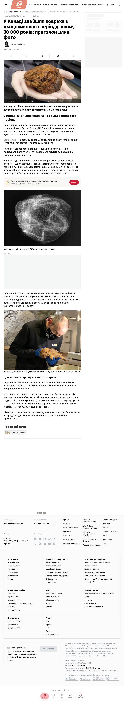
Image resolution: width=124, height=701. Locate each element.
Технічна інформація (110, 520)
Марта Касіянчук (18, 44)
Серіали (49, 607)
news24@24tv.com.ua (13, 523)
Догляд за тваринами (92, 5)
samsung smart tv (112, 679)
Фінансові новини (15, 600)
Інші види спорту (52, 634)
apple (85, 679)
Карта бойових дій (53, 566)
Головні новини (14, 563)
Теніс (48, 628)
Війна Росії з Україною (56, 559)
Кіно (48, 590)
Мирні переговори (53, 569)
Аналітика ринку (14, 621)
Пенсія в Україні (14, 610)
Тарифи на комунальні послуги (20, 603)
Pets (5, 12)
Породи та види (51, 5)
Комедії (49, 603)
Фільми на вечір (52, 600)
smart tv (98, 679)
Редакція (66, 524)
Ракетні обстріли (52, 563)
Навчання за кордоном (93, 607)
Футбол (49, 625)
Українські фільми (53, 597)
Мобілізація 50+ (90, 566)
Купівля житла (13, 625)
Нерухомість (13, 618)
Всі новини (13, 559)
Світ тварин (35, 5)
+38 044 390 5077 (41, 523)
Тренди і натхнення (15, 628)
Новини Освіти (91, 590)
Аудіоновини (13, 576)
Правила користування (71, 543)
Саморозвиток (90, 603)
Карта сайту (107, 539)
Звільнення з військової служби (97, 563)
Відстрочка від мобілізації (94, 576)
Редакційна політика (71, 528)
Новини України (14, 566)
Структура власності (110, 531)
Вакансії (106, 528)
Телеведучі (67, 535)
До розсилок (48, 649)
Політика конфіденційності (89, 520)
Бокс (48, 621)
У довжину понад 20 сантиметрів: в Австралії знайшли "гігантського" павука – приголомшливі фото (41, 141)
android (71, 679)
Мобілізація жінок (91, 569)
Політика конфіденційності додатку (89, 534)
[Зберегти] (73, 56)
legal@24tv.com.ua (93, 668)
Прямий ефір (13, 569)
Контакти (106, 524)
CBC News (17, 50)
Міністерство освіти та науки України (99, 593)
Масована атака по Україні (56, 576)
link (35, 539)
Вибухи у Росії (51, 579)
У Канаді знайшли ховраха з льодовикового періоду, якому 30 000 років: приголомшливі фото (52, 12)
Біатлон (49, 631)
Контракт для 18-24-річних (94, 572)
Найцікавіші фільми (54, 593)
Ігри (104, 543)
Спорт (48, 618)
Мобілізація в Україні (94, 559)
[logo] (19, 4)
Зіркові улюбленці (70, 5)
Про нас (66, 520)
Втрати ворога (51, 582)
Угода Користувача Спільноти (90, 540)
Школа (87, 597)
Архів (105, 535)
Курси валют (13, 597)
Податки (11, 607)
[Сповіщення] (119, 4)
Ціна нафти (12, 593)
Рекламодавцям (69, 539)
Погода (10, 579)
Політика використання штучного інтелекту (90, 527)
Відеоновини (13, 572)
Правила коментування (92, 545)
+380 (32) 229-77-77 (79, 665)
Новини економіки (16, 590)
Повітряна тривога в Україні (57, 572)
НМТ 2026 (88, 600)
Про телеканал (68, 531)
